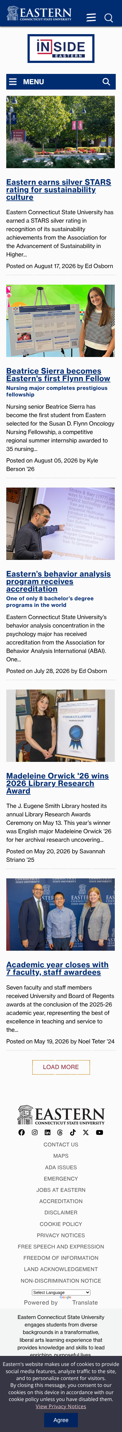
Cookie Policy (61, 1224)
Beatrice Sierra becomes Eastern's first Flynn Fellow (58, 382)
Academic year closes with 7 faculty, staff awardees (57, 969)
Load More (61, 1067)
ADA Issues (61, 1167)
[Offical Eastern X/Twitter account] (86, 1133)
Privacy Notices (61, 1235)
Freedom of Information (61, 1258)
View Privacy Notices (61, 1406)
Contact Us (61, 1144)
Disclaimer (61, 1212)
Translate (85, 1302)
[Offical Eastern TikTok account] (73, 1133)
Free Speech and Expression (61, 1246)
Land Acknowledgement (61, 1269)
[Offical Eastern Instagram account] (34, 1133)
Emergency (61, 1179)
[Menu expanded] (91, 18)
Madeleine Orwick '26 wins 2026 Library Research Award (57, 784)
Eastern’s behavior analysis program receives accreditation (58, 589)
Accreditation (61, 1201)
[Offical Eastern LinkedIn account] (47, 1133)
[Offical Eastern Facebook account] (22, 1133)
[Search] (106, 82)
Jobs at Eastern (61, 1190)
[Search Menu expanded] (109, 18)
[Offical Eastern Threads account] (60, 1133)
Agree (61, 1420)
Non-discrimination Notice (61, 1281)
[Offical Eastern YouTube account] (100, 1133)
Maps (61, 1156)
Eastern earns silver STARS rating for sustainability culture (58, 190)
